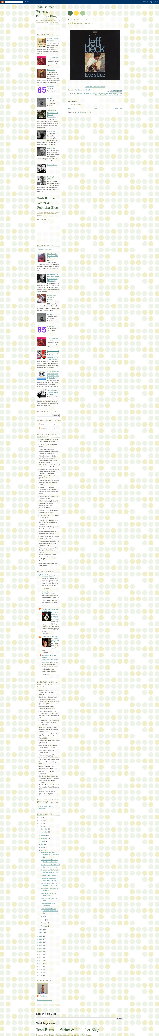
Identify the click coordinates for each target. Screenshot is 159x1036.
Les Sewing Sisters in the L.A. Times (55, 640)
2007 (41, 975)
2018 (41, 942)
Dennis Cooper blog (48, 575)
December (44, 829)
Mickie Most (93, 93)
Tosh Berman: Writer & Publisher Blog (46, 11)
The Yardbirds (108, 95)
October (43, 835)
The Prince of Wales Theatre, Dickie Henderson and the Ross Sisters (50, 661)
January (43, 926)
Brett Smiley (51, 70)
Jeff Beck (86, 93)
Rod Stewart (101, 93)
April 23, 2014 (51, 131)
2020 (41, 936)
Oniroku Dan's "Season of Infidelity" (51, 297)
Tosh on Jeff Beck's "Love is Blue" (95, 86)
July (42, 844)
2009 (41, 969)
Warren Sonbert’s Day (48, 576)
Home (95, 108)
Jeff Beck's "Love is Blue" (48, 875)
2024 (41, 823)
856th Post (50, 86)
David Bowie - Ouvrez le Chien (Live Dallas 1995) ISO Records (55, 616)
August (43, 841)
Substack (116, 93)
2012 (41, 960)
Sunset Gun (46, 592)
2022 (41, 930)
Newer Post (71, 108)
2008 (41, 972)
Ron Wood (109, 93)
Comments (43, 428)
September (44, 838)
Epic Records (78, 93)
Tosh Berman (118, 95)
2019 (41, 939)
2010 (41, 966)
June (42, 847)
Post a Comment (76, 104)
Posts (42, 424)
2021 (41, 933)
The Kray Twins (52, 165)
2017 (41, 945)
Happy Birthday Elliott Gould (50, 593)
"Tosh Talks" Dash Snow (44, 249)
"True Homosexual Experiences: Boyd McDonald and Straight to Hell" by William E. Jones (53, 355)
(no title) (49, 98)
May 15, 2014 (51, 148)
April (42, 917)
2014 (41, 954)
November (44, 832)
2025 (41, 820)
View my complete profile (44, 1000)
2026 (41, 817)
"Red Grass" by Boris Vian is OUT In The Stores (52, 256)
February (44, 923)
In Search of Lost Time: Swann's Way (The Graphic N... (50, 855)
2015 (41, 951)
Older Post (118, 108)
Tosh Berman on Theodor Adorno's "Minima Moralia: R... (49, 911)
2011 (41, 963)
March (43, 920)
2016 (41, 948)
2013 (41, 957)
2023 (41, 826)
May (42, 850)
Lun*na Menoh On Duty (49, 636)
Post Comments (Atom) (84, 112)
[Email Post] (108, 91)
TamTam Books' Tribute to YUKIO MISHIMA (52, 392)
